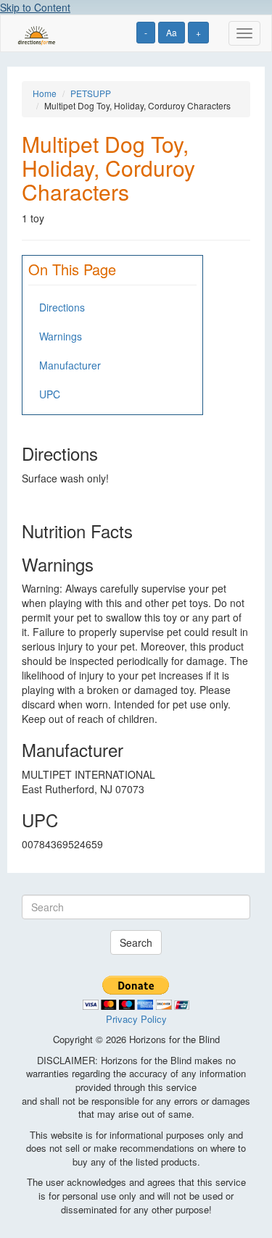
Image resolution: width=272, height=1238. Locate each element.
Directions (62, 307)
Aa (171, 32)
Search (136, 942)
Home (45, 93)
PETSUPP (90, 93)
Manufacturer (70, 365)
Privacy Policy (136, 1019)
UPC (49, 394)
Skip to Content (35, 7)
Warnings (60, 336)
